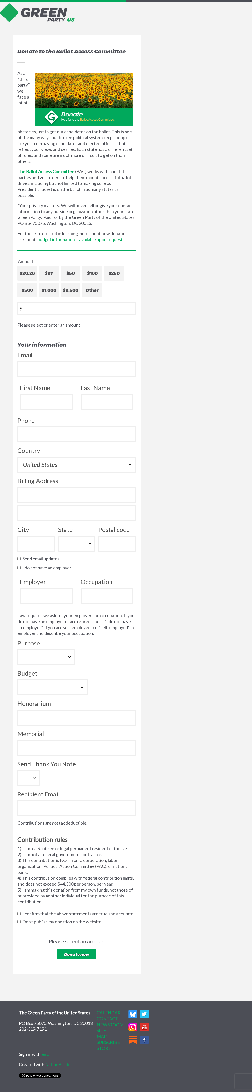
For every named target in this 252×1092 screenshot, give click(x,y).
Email (24, 355)
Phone (26, 420)
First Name (35, 387)
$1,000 (49, 290)
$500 (27, 290)
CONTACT (107, 1018)
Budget (27, 673)
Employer (33, 581)
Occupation (96, 581)
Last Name (95, 387)
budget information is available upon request (80, 239)
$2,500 (70, 290)
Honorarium (34, 703)
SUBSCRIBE (108, 1042)
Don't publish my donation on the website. (63, 921)
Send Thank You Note (46, 764)
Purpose (28, 643)
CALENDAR (109, 1012)
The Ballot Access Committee (45, 171)
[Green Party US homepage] (37, 12)
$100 (92, 273)
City (23, 529)
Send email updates (42, 558)
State (65, 529)
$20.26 (27, 273)
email (46, 1054)
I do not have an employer (48, 567)
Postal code (114, 529)
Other (92, 290)
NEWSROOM (110, 1024)
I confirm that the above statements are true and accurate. (79, 913)
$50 (70, 273)
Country (28, 450)
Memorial (30, 733)
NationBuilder (58, 1064)
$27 (49, 273)
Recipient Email (38, 794)
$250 (114, 273)
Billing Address (37, 480)
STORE (104, 1048)
